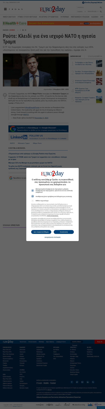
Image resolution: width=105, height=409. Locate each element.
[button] (52, 200)
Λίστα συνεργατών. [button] (52, 216)
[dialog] (52, 204)
